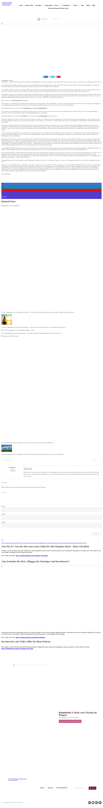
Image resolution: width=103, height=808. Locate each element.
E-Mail (3, 514)
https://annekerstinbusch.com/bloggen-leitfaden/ (30, 637)
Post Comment (96, 533)
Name (3, 506)
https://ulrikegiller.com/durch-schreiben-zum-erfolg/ (17, 648)
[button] (2, 183)
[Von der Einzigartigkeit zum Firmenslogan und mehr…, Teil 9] (51, 48)
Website (3, 522)
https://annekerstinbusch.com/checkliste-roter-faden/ (32, 555)
